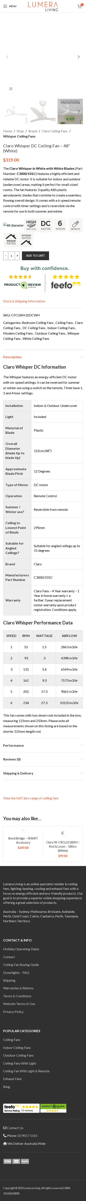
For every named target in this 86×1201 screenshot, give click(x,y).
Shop (20, 131)
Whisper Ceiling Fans (19, 136)
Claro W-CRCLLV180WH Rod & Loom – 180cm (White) (63, 846)
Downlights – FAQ (16, 972)
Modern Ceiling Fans (18, 333)
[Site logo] (43, 6)
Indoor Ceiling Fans (61, 328)
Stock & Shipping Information (24, 301)
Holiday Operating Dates (21, 949)
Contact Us (15, 1128)
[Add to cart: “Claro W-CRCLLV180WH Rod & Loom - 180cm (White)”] (62, 833)
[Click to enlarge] (11, 89)
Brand (32, 131)
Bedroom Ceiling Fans (37, 323)
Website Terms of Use (19, 1004)
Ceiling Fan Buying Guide (21, 965)
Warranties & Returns (18, 988)
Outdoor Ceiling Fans (50, 333)
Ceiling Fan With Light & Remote (26, 1071)
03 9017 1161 (28, 1135)
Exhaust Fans (12, 1079)
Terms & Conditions (17, 996)
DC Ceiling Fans (34, 328)
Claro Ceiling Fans (55, 131)
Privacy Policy (13, 1012)
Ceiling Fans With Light (19, 1063)
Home (7, 131)
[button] (7, 57)
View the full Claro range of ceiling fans (31, 798)
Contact (9, 957)
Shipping (9, 980)
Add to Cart (35, 255)
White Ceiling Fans (36, 338)
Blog (6, 1087)
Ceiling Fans (64, 323)
